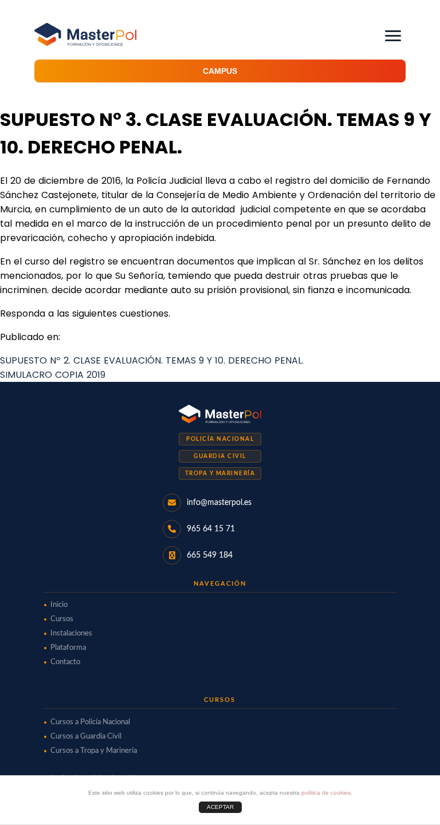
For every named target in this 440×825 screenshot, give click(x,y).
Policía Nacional (220, 439)
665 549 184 (210, 555)
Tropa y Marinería (220, 473)
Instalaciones (71, 633)
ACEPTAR (220, 807)
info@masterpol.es (219, 503)
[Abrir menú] (393, 36)
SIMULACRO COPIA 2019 (52, 374)
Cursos (61, 619)
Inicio (59, 605)
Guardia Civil (220, 456)
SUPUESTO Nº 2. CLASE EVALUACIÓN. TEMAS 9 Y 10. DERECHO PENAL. (152, 360)
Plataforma (68, 648)
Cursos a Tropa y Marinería (93, 751)
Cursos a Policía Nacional (90, 722)
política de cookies (326, 793)
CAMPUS (220, 71)
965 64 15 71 (211, 529)
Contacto (65, 662)
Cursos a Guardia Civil (85, 736)
